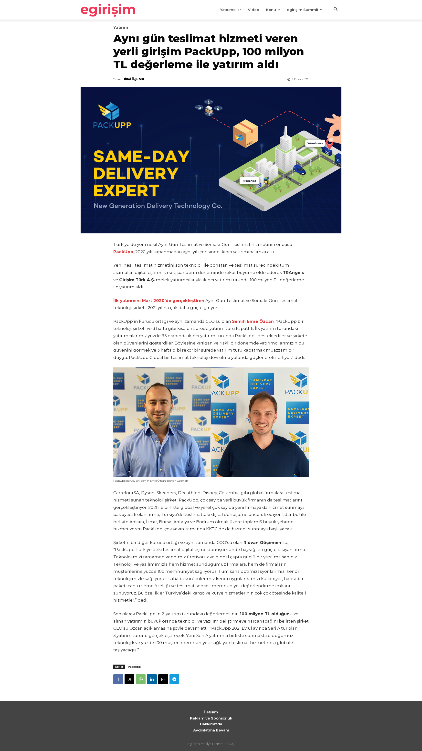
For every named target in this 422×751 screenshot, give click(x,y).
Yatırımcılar (230, 9)
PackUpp (134, 666)
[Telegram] (174, 679)
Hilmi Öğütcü (133, 79)
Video (253, 9)
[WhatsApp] (141, 679)
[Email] (163, 679)
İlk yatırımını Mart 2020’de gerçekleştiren (158, 300)
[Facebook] (118, 679)
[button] (335, 10)
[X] (129, 679)
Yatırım (120, 28)
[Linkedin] (152, 679)
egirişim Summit (302, 9)
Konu (271, 9)
